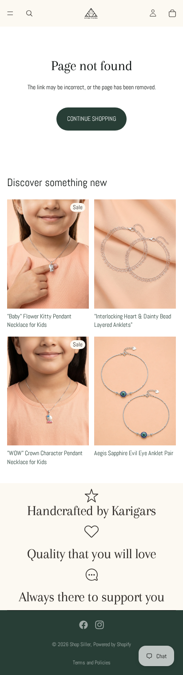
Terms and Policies (92, 662)
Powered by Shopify (112, 644)
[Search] (29, 13)
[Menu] (10, 13)
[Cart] (172, 13)
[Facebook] (83, 624)
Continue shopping (91, 119)
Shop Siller (80, 644)
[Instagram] (99, 624)
